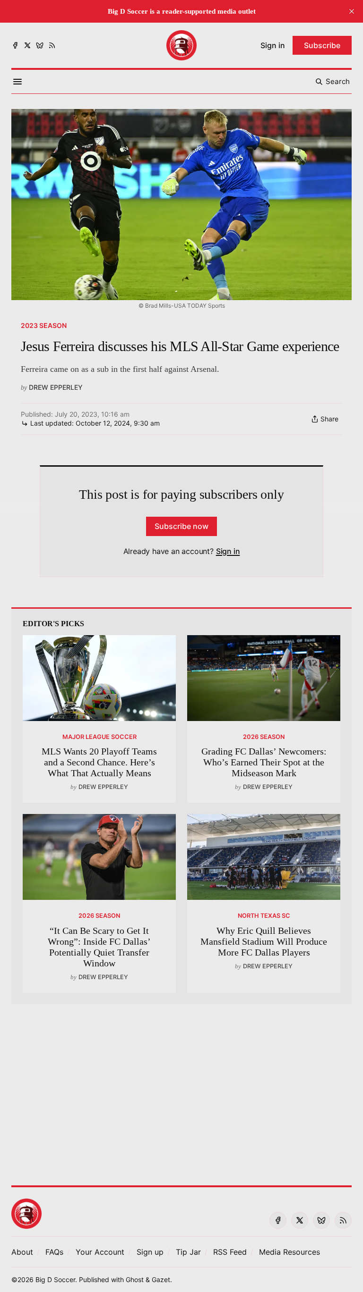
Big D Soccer (55, 1279)
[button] (100, 1252)
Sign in (228, 551)
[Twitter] (27, 45)
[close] (351, 11)
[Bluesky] (39, 45)
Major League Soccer (99, 736)
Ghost (135, 1279)
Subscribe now (181, 526)
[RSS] (52, 45)
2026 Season (264, 736)
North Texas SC (264, 915)
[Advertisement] (181, 1089)
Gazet (161, 1279)
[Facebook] (15, 45)
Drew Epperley (56, 387)
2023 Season (44, 325)
